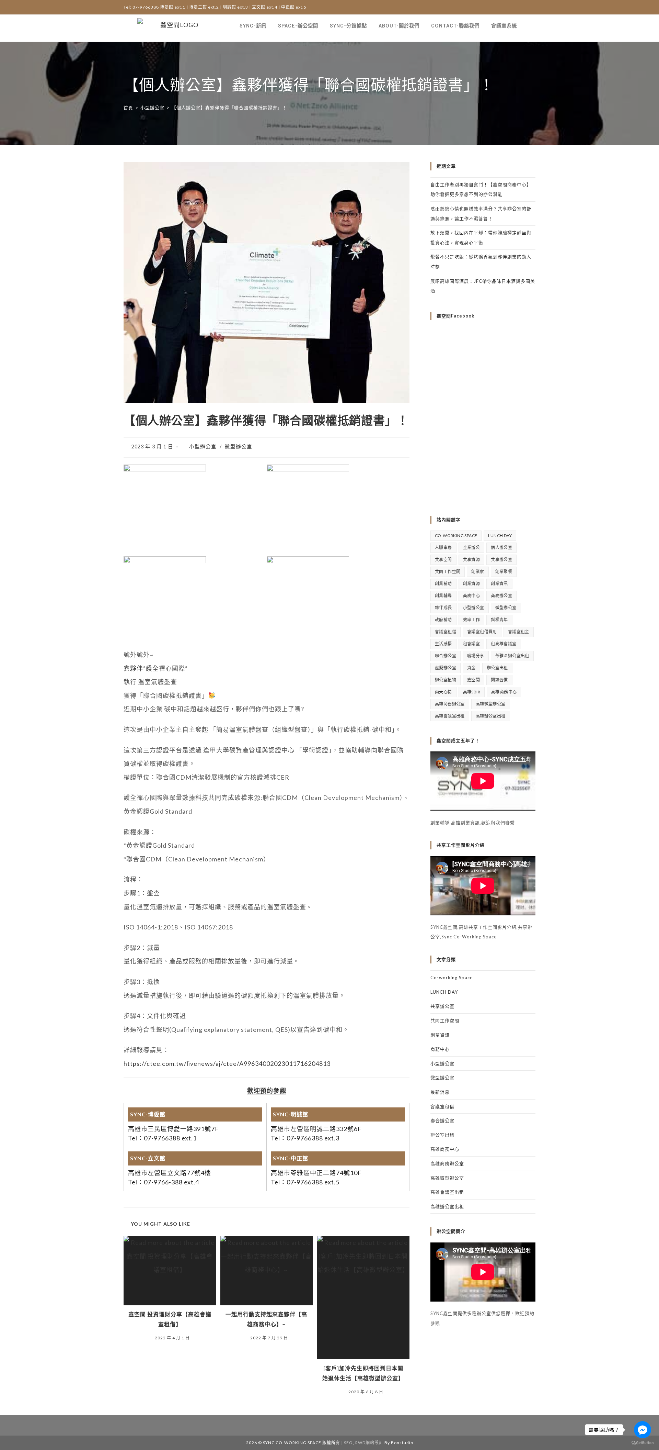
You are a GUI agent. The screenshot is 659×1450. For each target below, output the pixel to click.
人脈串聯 (443, 547)
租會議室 (471, 643)
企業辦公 (471, 547)
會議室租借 (445, 631)
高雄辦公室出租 (491, 715)
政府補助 (443, 619)
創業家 (477, 571)
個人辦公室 (501, 547)
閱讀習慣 (499, 679)
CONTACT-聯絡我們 (455, 26)
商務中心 (471, 595)
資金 (471, 667)
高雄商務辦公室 (450, 703)
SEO (348, 1442)
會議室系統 (504, 26)
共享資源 (471, 559)
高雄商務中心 (504, 691)
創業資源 (471, 583)
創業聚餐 (503, 571)
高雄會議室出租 (450, 715)
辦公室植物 (445, 679)
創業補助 (443, 583)
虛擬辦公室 (445, 667)
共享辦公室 (501, 559)
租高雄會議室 (503, 643)
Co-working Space (456, 535)
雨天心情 (443, 691)
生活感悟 (443, 643)
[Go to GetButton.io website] (643, 1443)
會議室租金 (518, 631)
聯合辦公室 (445, 655)
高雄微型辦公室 (491, 703)
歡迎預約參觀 (266, 1090)
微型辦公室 (238, 446)
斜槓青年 (499, 619)
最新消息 (440, 1092)
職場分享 (475, 655)
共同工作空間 (447, 571)
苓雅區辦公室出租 (512, 655)
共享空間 (443, 559)
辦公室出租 (497, 667)
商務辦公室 (501, 595)
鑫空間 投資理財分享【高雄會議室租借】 (169, 1319)
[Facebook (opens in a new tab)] (519, 7)
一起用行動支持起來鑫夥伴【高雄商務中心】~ (266, 1319)
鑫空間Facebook (455, 316)
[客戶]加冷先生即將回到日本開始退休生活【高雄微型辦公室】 (363, 1373)
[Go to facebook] (642, 1429)
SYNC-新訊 (253, 26)
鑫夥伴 (133, 668)
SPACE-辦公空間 (298, 26)
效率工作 (471, 619)
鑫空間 (473, 679)
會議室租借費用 (482, 631)
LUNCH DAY (500, 535)
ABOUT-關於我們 (399, 26)
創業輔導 (443, 595)
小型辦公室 (203, 446)
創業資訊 (499, 583)
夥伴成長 (443, 607)
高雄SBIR (471, 691)
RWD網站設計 (369, 1442)
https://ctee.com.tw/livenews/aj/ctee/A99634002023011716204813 (227, 1063)
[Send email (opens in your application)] (530, 7)
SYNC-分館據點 (348, 26)
